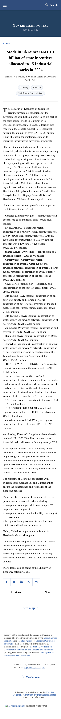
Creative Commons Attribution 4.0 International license (34, 693)
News (8, 43)
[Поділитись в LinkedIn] (21, 582)
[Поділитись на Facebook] (6, 582)
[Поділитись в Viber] (36, 582)
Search (54, 5)
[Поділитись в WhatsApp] (28, 582)
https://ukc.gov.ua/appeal (34, 667)
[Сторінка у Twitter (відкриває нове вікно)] (23, 684)
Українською (33, 677)
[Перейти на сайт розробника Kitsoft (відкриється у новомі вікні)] (15, 706)
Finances (37, 87)
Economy (24, 87)
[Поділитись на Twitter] (14, 582)
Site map (29, 608)
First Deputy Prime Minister (30, 93)
